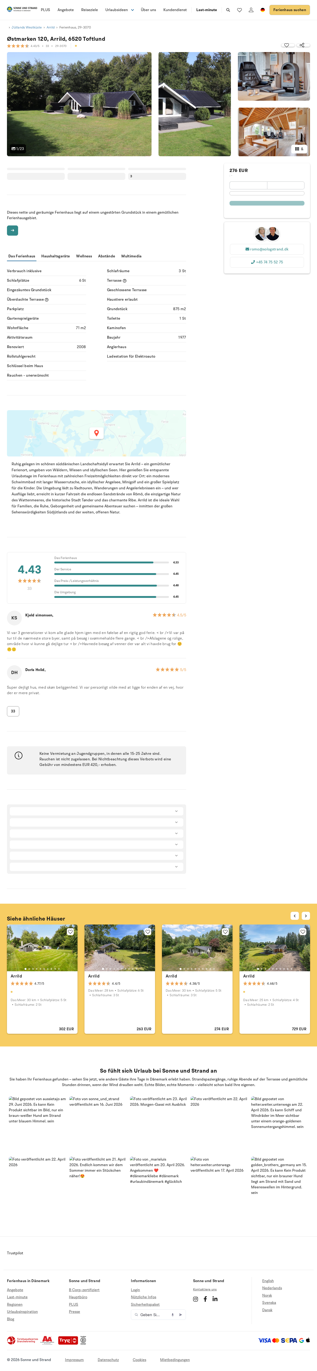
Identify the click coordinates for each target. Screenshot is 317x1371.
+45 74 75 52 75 (269, 262)
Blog (10, 1319)
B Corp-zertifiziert (84, 1290)
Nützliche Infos (143, 1297)
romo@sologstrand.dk (269, 249)
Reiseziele (89, 9)
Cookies (139, 1359)
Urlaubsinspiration (22, 1311)
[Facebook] (205, 1299)
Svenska (269, 1302)
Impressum (74, 1359)
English (268, 1281)
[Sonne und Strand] (22, 10)
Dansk (267, 1310)
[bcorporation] (84, 1343)
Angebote (66, 9)
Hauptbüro (78, 1297)
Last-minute (206, 9)
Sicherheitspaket (145, 1304)
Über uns (148, 9)
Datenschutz (108, 1359)
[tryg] (69, 1343)
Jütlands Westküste (27, 27)
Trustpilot (15, 1253)
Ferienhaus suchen (289, 9)
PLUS (45, 9)
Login (135, 1290)
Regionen (15, 1304)
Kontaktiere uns (205, 1289)
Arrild (51, 27)
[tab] (25, 968)
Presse (74, 1311)
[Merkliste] (239, 10)
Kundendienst (175, 9)
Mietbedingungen (175, 1359)
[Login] (251, 10)
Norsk (267, 1295)
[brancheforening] (23, 1343)
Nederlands (272, 1288)
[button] (37, 1125)
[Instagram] (195, 1299)
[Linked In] (215, 1299)
